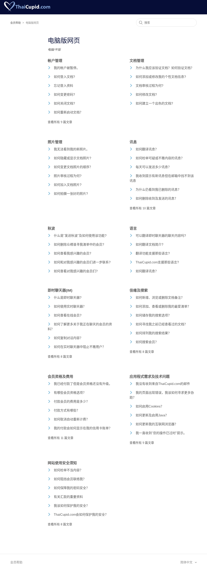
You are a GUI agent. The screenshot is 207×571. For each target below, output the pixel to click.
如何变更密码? (64, 94)
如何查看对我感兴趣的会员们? (76, 271)
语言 (133, 228)
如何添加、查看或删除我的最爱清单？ (163, 306)
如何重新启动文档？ (68, 112)
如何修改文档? (146, 94)
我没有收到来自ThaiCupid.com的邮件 (163, 384)
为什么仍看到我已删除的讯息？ (158, 189)
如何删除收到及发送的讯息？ (157, 198)
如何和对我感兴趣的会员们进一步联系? (82, 262)
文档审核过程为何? (149, 85)
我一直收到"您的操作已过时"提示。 (161, 433)
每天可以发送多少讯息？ (153, 167)
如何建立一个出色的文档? (154, 103)
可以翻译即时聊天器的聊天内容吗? (161, 235)
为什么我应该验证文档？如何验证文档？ (165, 68)
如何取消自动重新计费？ (71, 419)
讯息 (133, 142)
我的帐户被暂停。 (67, 68)
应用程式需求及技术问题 (150, 377)
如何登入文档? (64, 77)
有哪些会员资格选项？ (70, 392)
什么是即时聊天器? (67, 297)
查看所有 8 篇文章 (60, 356)
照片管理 (55, 142)
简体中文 (186, 562)
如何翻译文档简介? (149, 244)
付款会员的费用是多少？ (71, 401)
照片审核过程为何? (67, 176)
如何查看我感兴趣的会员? (72, 253)
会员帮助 (15, 22)
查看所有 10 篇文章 (143, 208)
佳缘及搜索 (139, 290)
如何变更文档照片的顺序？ (73, 167)
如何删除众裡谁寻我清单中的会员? (79, 244)
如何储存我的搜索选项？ (153, 315)
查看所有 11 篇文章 (60, 438)
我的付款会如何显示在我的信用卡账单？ (83, 428)
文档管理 (137, 61)
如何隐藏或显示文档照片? (72, 158)
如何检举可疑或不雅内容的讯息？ (160, 158)
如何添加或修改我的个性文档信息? (161, 77)
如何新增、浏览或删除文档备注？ (160, 297)
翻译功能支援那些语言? (153, 253)
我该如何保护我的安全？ (71, 505)
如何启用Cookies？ (150, 406)
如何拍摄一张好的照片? (71, 193)
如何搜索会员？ (147, 342)
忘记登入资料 (63, 85)
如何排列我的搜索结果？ (153, 333)
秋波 (51, 228)
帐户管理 (55, 61)
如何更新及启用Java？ (152, 415)
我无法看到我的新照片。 (71, 149)
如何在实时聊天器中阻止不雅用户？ (80, 347)
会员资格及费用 (60, 377)
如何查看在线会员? (67, 315)
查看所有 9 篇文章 (60, 122)
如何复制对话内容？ (68, 338)
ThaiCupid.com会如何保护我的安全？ (81, 514)
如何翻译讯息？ (147, 149)
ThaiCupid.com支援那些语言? (157, 262)
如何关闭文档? (64, 103)
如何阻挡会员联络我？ (70, 479)
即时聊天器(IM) (60, 290)
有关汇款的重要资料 (68, 497)
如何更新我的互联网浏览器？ (157, 424)
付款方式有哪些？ (67, 410)
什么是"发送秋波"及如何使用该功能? (80, 235)
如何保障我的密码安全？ (71, 488)
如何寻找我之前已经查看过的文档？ (161, 324)
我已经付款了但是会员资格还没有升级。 (83, 384)
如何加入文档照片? (67, 184)
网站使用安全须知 (62, 463)
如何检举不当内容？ (68, 470)
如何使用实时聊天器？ (70, 306)
